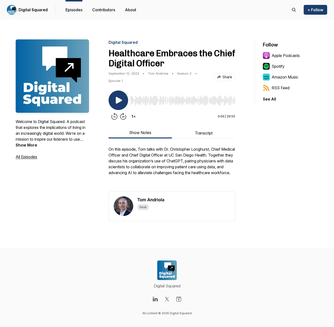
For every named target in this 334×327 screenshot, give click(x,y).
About (130, 9)
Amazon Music (285, 77)
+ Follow (315, 9)
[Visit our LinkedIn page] (155, 299)
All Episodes (26, 156)
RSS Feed (280, 87)
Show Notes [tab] (140, 132)
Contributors (103, 9)
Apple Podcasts (286, 55)
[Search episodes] (294, 10)
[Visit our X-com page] (167, 299)
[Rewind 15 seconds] (114, 116)
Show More (26, 145)
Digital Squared (33, 9)
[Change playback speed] (133, 116)
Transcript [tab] (203, 133)
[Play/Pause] (118, 100)
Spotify (278, 66)
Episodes (74, 9)
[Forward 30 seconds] (123, 116)
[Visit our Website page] (178, 299)
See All (269, 99)
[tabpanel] (172, 168)
